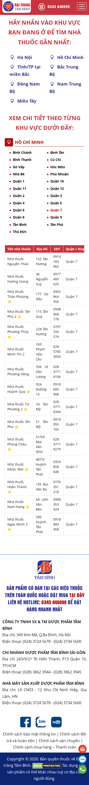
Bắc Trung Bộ (63, 70)
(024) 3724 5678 (37, 641)
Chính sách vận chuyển (59, 740)
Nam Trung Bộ (65, 87)
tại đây (76, 595)
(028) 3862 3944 (37, 672)
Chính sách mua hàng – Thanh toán (44, 747)
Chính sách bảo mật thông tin (29, 734)
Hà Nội (24, 57)
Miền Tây (26, 101)
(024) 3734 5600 (67, 641)
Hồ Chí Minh (70, 57)
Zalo (41, 722)
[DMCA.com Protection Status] (47, 765)
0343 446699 (58, 6)
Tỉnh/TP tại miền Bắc (25, 70)
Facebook (25, 722)
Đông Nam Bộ (24, 87)
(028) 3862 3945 (67, 672)
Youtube (56, 722)
